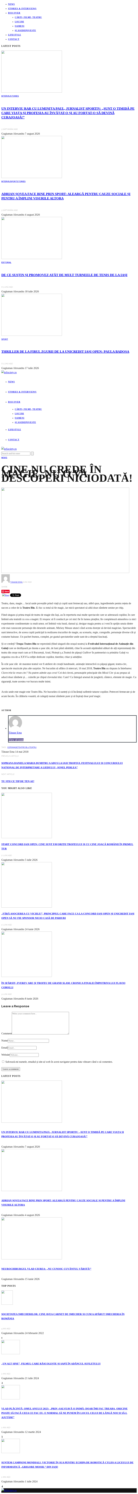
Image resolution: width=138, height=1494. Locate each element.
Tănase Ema (16, 582)
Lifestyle (14, 35)
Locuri (19, 22)
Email (4, 1047)
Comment (6, 1033)
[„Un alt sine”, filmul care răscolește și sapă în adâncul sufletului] (10, 1353)
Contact (13, 39)
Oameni (19, 26)
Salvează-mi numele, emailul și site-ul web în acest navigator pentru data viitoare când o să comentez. (59, 1061)
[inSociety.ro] (9, 1490)
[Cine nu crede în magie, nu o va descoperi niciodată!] (65, 572)
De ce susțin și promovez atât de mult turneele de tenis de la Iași (64, 275)
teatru (33, 747)
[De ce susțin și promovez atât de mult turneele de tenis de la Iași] (31, 258)
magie (15, 747)
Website (5, 1054)
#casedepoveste (25, 30)
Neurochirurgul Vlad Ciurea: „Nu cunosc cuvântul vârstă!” (46, 1268)
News (11, 4)
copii (9, 747)
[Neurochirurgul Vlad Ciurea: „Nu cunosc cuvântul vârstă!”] (31, 1258)
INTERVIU (5, 96)
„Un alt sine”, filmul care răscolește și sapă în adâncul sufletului (50, 1363)
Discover (14, 13)
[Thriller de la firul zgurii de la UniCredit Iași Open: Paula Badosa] (31, 334)
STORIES (14, 96)
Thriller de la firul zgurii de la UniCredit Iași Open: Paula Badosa (65, 351)
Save (7, 591)
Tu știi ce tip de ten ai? (17, 781)
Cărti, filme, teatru (28, 17)
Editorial (6, 262)
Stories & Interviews (22, 8)
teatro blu (23, 747)
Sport (13, 181)
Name (4, 1040)
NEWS (4, 458)
